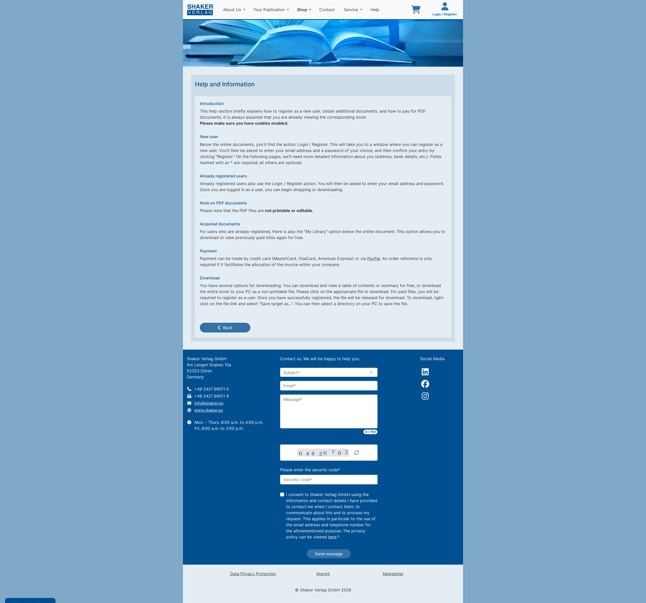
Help (375, 9)
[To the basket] (415, 10)
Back (227, 327)
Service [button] (351, 9)
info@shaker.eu (208, 403)
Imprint (323, 573)
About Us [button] (232, 9)
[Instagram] (425, 396)
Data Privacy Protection (253, 573)
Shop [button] (305, 9)
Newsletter (393, 573)
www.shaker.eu (208, 410)
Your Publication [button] (269, 9)
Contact (327, 9)
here (332, 536)
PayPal (373, 258)
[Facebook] (425, 383)
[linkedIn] (425, 371)
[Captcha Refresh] (357, 452)
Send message (329, 553)
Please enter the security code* (310, 469)
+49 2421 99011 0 (211, 388)
